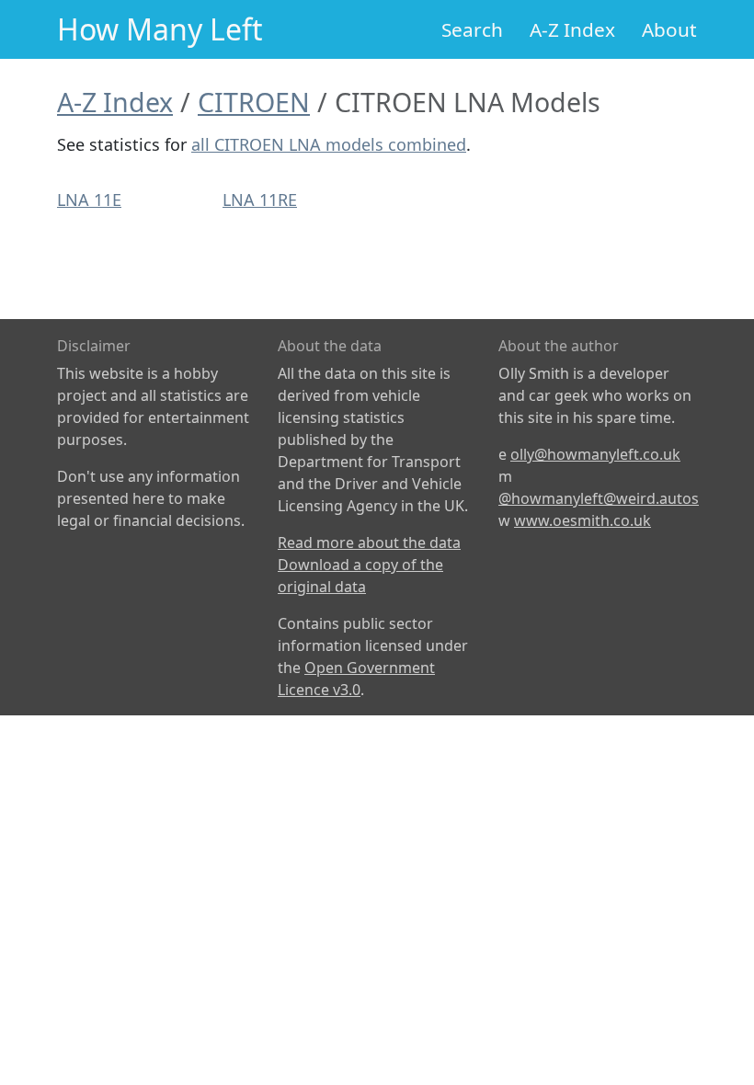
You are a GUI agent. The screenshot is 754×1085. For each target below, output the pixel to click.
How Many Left (160, 29)
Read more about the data (369, 542)
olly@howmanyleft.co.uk (595, 454)
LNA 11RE (260, 199)
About (669, 29)
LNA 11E (89, 199)
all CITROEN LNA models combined (328, 144)
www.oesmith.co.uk (582, 520)
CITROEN (254, 102)
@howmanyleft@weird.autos (598, 498)
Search (472, 29)
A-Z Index (572, 29)
